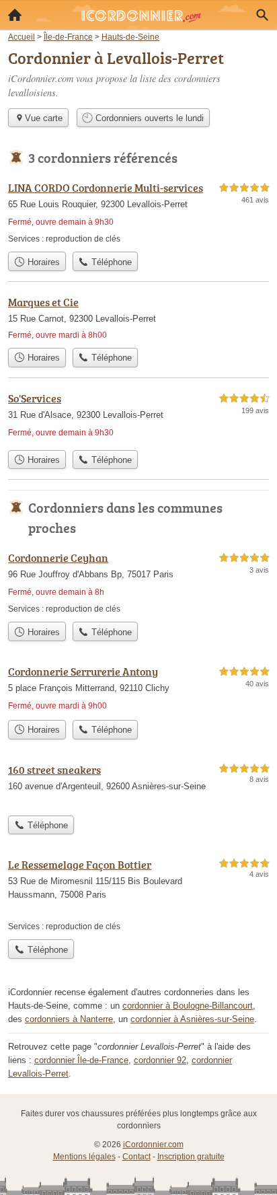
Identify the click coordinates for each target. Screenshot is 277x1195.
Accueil (15, 15)
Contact (136, 1156)
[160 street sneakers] (138, 785)
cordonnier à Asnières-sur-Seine (192, 1019)
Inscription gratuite (191, 1156)
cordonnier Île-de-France (81, 1060)
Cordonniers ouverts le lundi (148, 118)
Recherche (262, 15)
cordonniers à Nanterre (69, 1019)
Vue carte (44, 118)
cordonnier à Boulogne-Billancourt (187, 1006)
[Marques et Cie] (138, 317)
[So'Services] (138, 417)
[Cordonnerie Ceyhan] (138, 582)
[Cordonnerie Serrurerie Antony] (138, 688)
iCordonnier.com (153, 1144)
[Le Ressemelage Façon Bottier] (138, 894)
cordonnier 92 (160, 1060)
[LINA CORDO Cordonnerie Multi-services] (138, 212)
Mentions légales (84, 1156)
